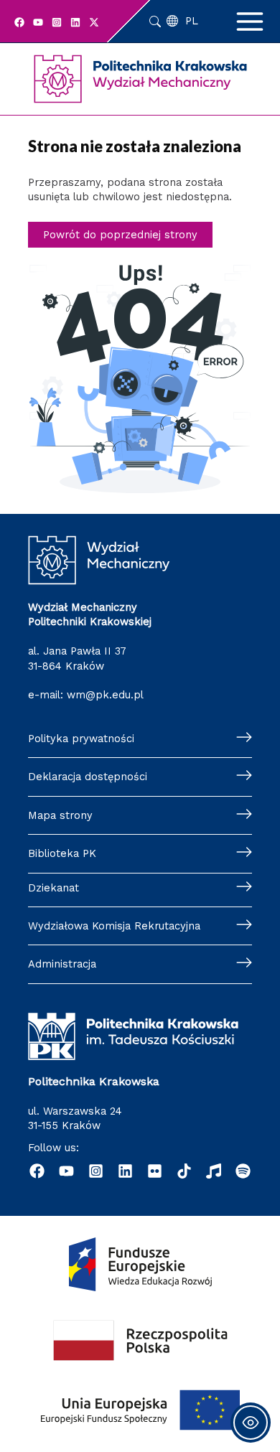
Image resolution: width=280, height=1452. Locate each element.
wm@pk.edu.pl (105, 694)
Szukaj (155, 21)
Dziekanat (53, 887)
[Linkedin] (75, 22)
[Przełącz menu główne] (250, 21)
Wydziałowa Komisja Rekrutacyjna (114, 925)
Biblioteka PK (62, 853)
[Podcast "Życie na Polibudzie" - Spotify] (243, 1171)
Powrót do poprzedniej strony (120, 234)
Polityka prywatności (81, 738)
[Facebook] (19, 22)
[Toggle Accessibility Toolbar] (250, 1422)
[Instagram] (57, 22)
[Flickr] (155, 1171)
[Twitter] (94, 22)
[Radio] (214, 1171)
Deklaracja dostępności (87, 776)
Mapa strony (60, 815)
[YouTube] (38, 22)
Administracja (62, 963)
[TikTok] (184, 1171)
